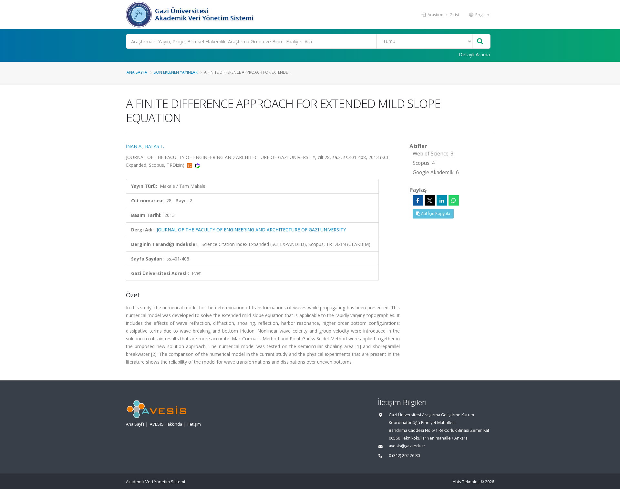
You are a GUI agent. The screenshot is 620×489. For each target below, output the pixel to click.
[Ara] (480, 41)
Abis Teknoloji (466, 481)
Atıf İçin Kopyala (435, 213)
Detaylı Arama (474, 54)
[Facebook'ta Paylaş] (418, 200)
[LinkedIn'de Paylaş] (442, 200)
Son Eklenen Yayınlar (176, 72)
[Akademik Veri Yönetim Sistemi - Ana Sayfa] (139, 14)
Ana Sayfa (137, 72)
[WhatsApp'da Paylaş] (454, 200)
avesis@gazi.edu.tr (407, 446)
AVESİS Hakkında (166, 424)
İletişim (194, 424)
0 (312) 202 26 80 (404, 455)
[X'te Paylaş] (430, 200)
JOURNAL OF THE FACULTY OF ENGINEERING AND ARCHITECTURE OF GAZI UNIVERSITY (251, 230)
